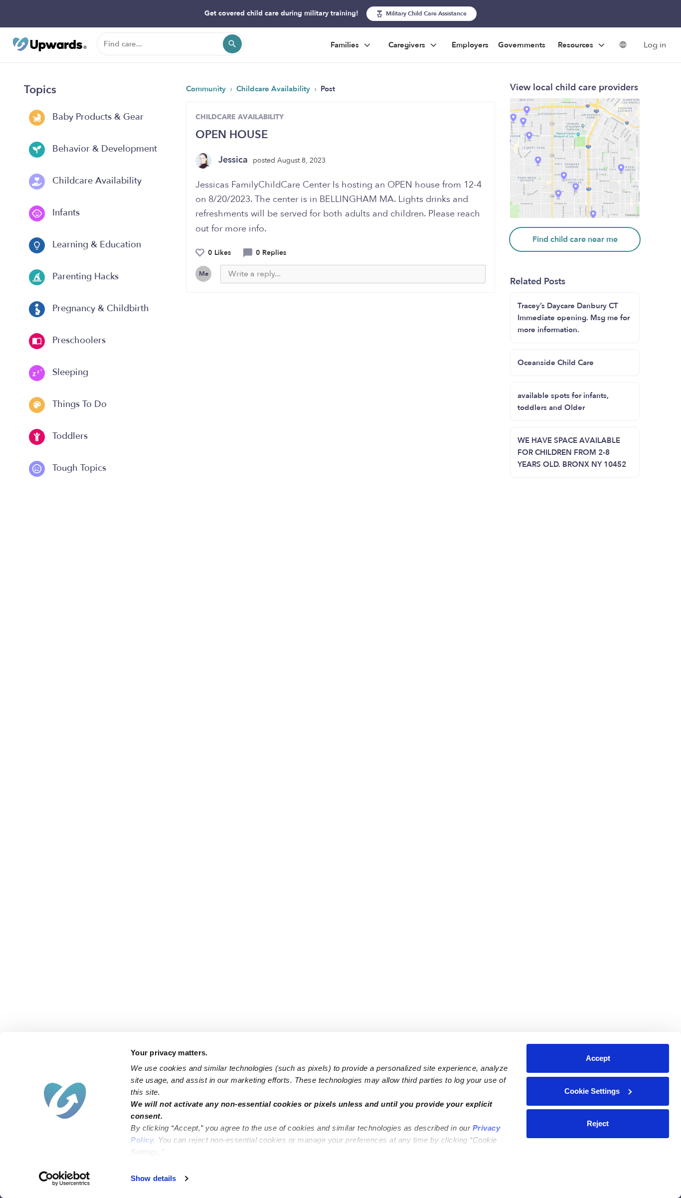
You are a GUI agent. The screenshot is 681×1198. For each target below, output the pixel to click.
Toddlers (69, 436)
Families (346, 45)
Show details (153, 1178)
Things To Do (78, 404)
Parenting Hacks (84, 276)
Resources (576, 45)
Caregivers (407, 45)
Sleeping (69, 372)
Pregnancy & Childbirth (99, 308)
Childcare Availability (96, 181)
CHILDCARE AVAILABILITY (239, 117)
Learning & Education (95, 244)
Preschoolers (78, 340)
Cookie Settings (592, 1091)
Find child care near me (575, 239)
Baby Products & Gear (97, 117)
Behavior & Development (103, 149)
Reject (598, 1123)
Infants (65, 212)
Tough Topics (78, 468)
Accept (598, 1058)
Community (207, 89)
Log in (655, 44)
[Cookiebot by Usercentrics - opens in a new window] (64, 1178)
